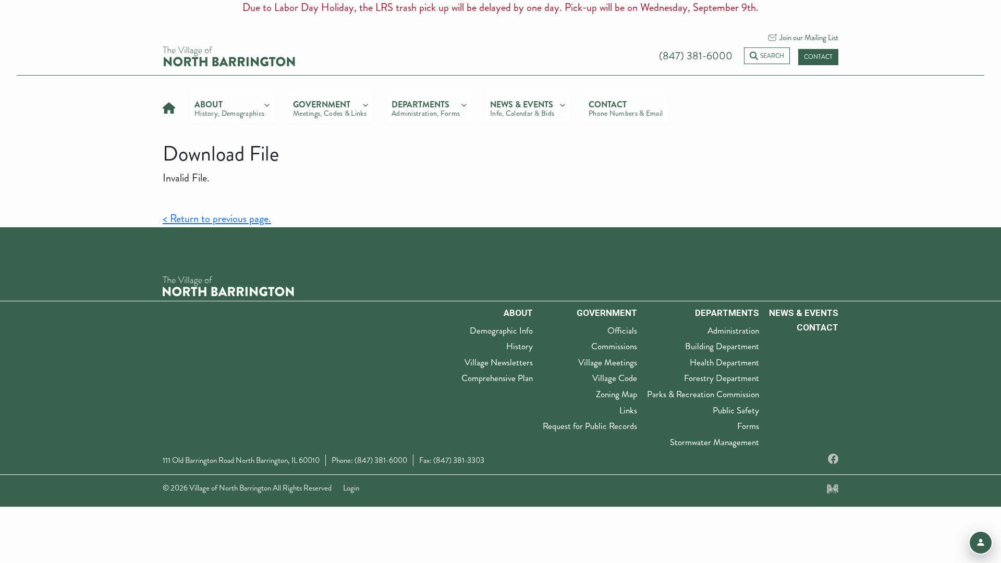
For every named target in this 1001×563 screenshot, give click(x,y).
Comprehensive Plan (497, 378)
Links (628, 410)
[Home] (169, 106)
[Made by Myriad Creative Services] (832, 488)
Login (351, 488)
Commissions (614, 346)
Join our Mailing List (808, 37)
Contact (818, 57)
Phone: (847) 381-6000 (369, 460)
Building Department (722, 346)
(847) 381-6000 (696, 56)
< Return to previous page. (217, 218)
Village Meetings (607, 362)
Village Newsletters (499, 362)
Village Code (614, 378)
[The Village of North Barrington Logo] (228, 285)
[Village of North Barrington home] (229, 55)
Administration (733, 330)
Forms (748, 426)
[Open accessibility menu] (981, 543)
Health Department (724, 362)
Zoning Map (616, 394)
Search (772, 56)
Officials (622, 330)
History (519, 346)
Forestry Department (721, 378)
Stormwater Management (714, 442)
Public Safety (736, 410)
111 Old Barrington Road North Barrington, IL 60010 (241, 460)
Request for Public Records (590, 426)
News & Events (803, 313)
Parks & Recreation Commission (703, 394)
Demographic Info (501, 330)
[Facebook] (833, 459)
